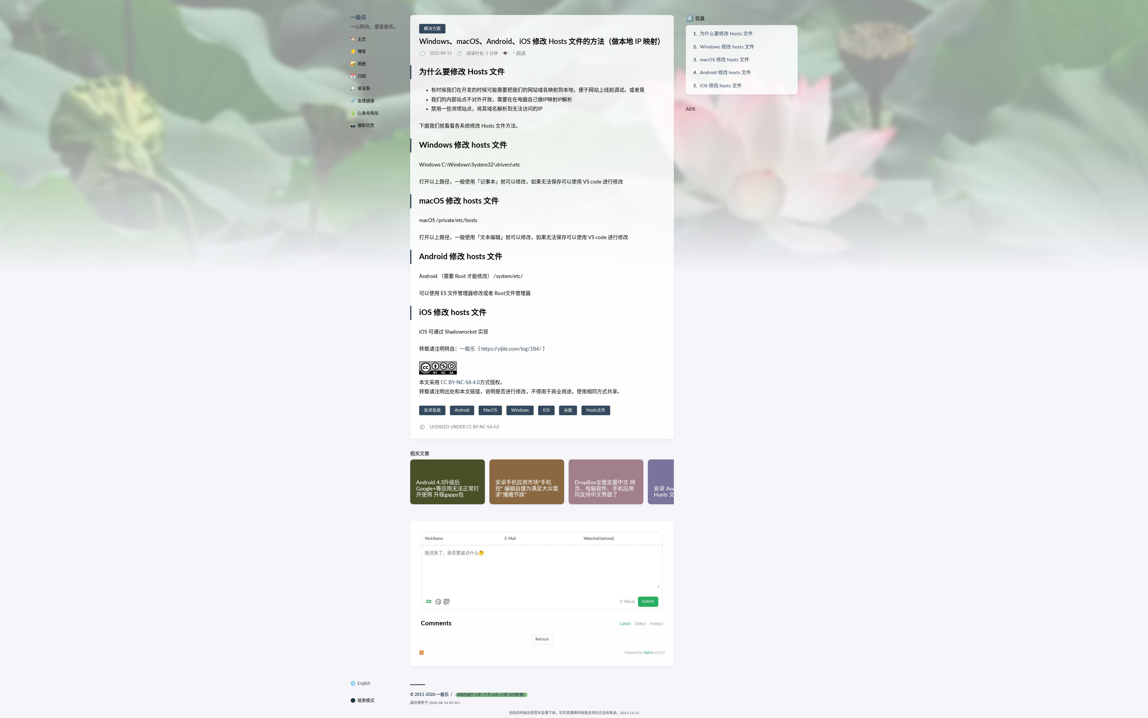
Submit (648, 601)
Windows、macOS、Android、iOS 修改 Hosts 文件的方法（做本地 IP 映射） (542, 41)
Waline (648, 652)
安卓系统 (432, 410)
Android (462, 410)
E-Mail (510, 538)
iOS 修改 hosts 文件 (721, 85)
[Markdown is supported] (429, 601)
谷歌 (568, 410)
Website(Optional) (599, 538)
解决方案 (432, 29)
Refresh (542, 639)
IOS (546, 410)
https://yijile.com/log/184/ (511, 349)
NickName (434, 538)
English (364, 684)
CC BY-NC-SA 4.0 (459, 382)
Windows (520, 410)
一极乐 (358, 18)
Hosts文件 (595, 410)
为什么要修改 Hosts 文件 (726, 33)
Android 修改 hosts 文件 (725, 72)
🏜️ (358, 64)
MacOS (490, 410)
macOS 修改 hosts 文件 (724, 59)
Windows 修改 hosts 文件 (727, 47)
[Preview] (446, 601)
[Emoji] (438, 601)
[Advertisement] (742, 157)
